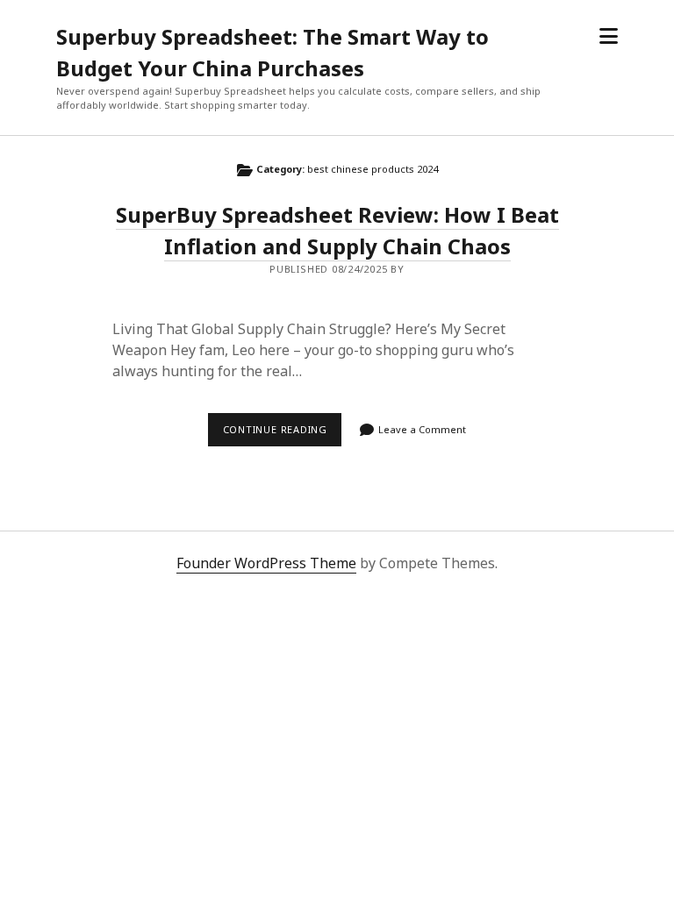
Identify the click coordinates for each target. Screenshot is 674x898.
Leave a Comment (422, 429)
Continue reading (282, 434)
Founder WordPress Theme (266, 563)
